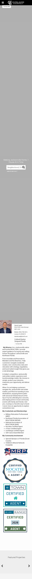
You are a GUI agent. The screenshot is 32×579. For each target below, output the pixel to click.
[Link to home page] (16, 2)
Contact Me (6, 6)
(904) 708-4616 (23, 332)
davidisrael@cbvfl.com (20, 336)
